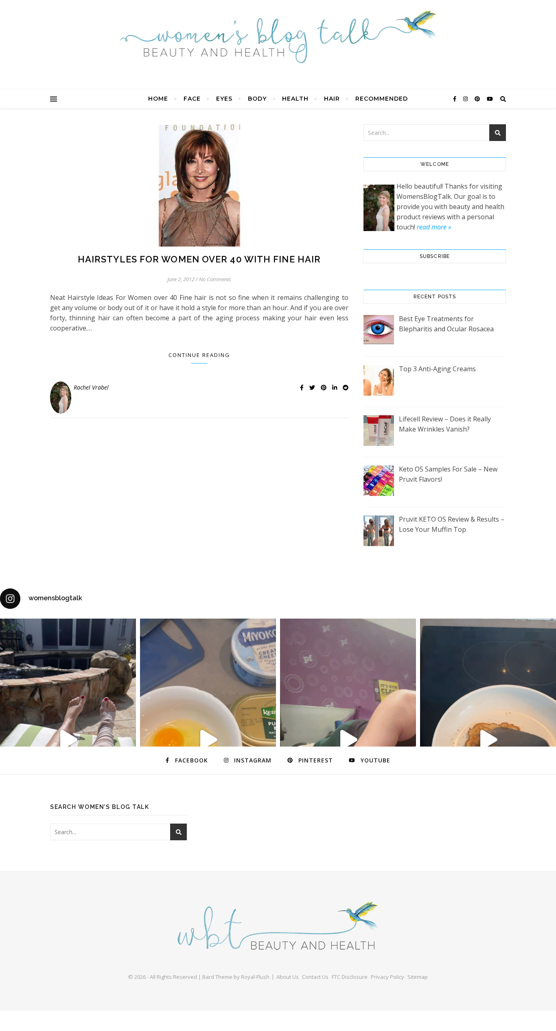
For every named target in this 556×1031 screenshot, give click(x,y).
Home (158, 98)
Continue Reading (199, 355)
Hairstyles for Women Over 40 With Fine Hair (199, 259)
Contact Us (315, 976)
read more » (434, 227)
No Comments (215, 279)
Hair (332, 98)
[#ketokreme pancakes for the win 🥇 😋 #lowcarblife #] (488, 740)
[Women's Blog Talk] (278, 36)
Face (192, 98)
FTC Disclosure (350, 976)
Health (295, 98)
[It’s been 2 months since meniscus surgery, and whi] (68, 740)
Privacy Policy (387, 976)
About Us (287, 976)
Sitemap (417, 976)
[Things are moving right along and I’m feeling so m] (348, 740)
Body (257, 98)
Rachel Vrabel (91, 387)
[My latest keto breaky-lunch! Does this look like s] (208, 740)
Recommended (381, 98)
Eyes (224, 98)
